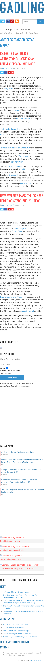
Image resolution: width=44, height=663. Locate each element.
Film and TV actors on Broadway (15, 147)
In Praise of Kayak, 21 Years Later (16, 592)
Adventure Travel (7, 33)
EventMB (4, 647)
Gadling (22, 8)
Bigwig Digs (17, 231)
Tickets (27, 118)
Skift (3, 586)
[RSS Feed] (17, 21)
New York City (16, 162)
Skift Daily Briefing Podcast (14, 642)
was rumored (26, 183)
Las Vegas (15, 110)
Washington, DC (22, 228)
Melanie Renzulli (8, 205)
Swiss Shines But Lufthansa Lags (16, 630)
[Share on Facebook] (5, 72)
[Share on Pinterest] (9, 72)
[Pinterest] (12, 21)
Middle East (26, 29)
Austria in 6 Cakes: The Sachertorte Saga (17, 452)
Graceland (13, 175)
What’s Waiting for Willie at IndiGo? (17, 634)
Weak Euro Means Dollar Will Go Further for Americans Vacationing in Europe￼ (19, 480)
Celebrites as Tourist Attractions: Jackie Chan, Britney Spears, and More (17, 59)
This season (24, 156)
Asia (2, 29)
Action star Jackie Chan (11, 129)
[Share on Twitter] (2, 72)
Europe (9, 29)
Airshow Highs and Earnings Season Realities (20, 637)
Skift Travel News (6, 373)
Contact (39, 660)
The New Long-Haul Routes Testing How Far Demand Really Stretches (20, 596)
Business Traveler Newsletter (10, 371)
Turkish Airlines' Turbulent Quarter (17, 624)
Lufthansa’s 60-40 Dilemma (14, 627)
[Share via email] (12, 72)
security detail (27, 311)
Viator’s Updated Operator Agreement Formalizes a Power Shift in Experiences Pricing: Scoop (22, 460)
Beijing (3, 134)
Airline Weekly (8, 619)
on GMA (19, 118)
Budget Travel (21, 33)
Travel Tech (33, 33)
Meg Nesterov (7, 68)
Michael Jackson (15, 166)
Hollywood (8, 88)
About (32, 660)
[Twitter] (2, 21)
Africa (16, 29)
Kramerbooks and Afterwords (13, 297)
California (25, 169)
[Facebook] (8, 21)
